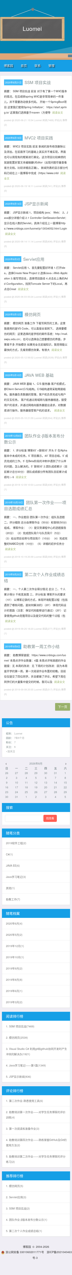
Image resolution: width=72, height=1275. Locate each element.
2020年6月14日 (13, 203)
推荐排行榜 (14, 1175)
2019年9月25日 (13, 574)
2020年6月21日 (13, 82)
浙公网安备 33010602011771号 (25, 1252)
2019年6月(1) (14, 991)
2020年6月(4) (14, 923)
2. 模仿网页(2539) (17, 1037)
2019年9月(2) (14, 968)
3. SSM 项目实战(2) (18, 1208)
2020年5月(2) (14, 935)
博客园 (8, 65)
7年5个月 (19, 738)
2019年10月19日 (14, 502)
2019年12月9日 (13, 435)
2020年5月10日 (13, 375)
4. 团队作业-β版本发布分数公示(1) (26, 1219)
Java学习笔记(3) (16, 877)
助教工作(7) (13, 899)
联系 (38, 65)
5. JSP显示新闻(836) (18, 1076)
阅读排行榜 (14, 1016)
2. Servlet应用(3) (16, 1197)
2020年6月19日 (13, 137)
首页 (24, 65)
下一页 (62, 707)
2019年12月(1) (15, 946)
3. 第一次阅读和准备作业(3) (22, 1128)
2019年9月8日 (12, 646)
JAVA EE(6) (13, 865)
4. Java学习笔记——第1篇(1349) (26, 1065)
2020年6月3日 (12, 259)
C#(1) (9, 854)
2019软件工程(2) (16, 843)
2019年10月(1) (15, 957)
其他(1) (10, 888)
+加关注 (10, 751)
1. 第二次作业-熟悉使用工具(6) (24, 1101)
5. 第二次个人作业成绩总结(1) (24, 1231)
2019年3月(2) (14, 1002)
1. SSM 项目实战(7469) (20, 1026)
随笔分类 (13, 832)
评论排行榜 (14, 1090)
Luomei (32, 28)
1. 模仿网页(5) (14, 1186)
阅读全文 (57, 112)
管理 (51, 65)
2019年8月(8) (14, 979)
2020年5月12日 (13, 314)
